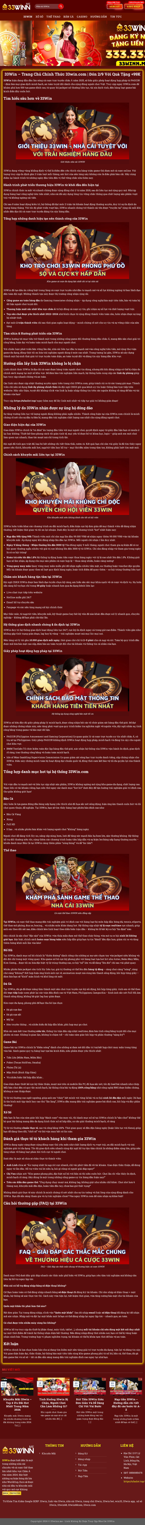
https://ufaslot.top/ (25, 400)
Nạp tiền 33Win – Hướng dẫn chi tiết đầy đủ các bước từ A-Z (33, 1404)
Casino (82, 16)
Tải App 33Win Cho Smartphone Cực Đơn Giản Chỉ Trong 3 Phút (70, 1404)
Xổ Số (39, 16)
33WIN (27, 16)
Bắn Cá (68, 16)
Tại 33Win (9, 921)
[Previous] (6, 43)
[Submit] (61, 6)
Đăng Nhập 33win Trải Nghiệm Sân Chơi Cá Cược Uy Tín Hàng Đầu (106, 1404)
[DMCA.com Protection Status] (11, 1492)
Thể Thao (53, 16)
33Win (7, 80)
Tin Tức (116, 16)
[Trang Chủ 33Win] (16, 6)
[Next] (138, 43)
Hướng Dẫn (98, 16)
